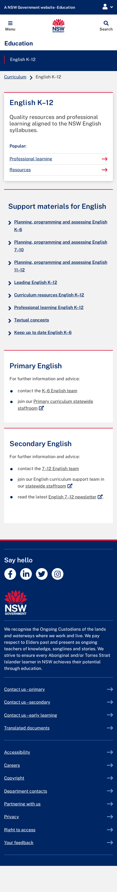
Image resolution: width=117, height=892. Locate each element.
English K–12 (23, 59)
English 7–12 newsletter (75, 496)
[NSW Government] (58, 602)
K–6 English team (59, 390)
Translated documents (27, 728)
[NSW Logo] (58, 25)
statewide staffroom (48, 486)
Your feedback (18, 842)
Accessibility (17, 752)
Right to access (19, 829)
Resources (20, 169)
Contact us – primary (24, 689)
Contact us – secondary (27, 702)
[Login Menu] (108, 7)
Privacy (11, 816)
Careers (12, 765)
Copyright (14, 778)
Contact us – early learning (30, 715)
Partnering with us (22, 804)
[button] (10, 25)
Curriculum (15, 76)
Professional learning (31, 158)
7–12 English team (60, 468)
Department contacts (25, 791)
